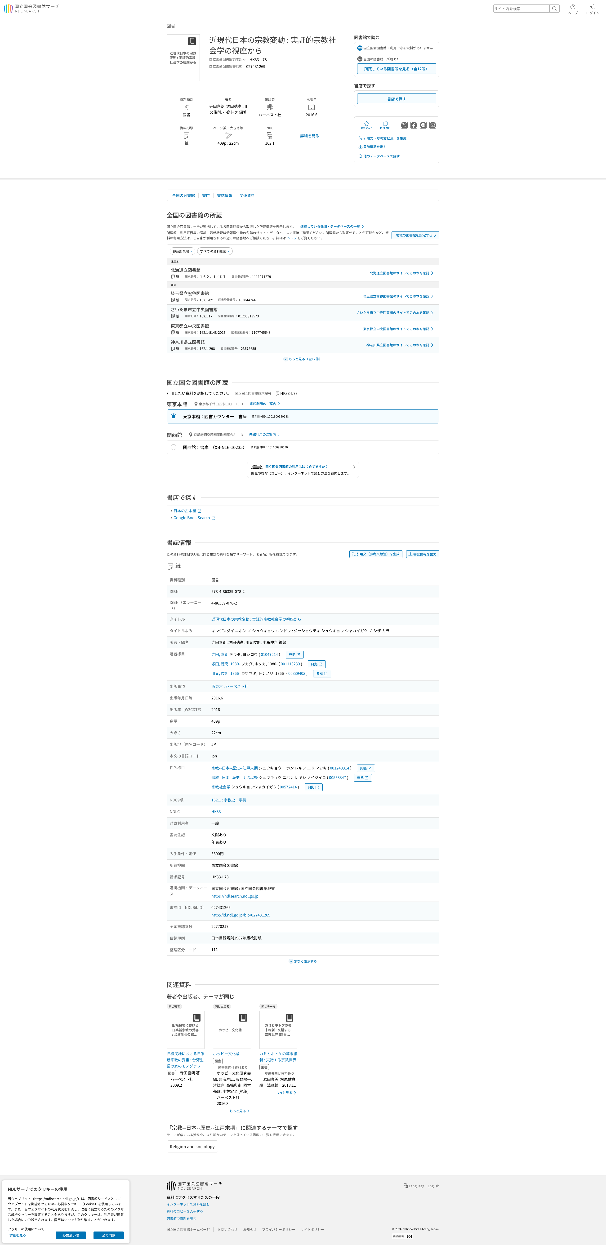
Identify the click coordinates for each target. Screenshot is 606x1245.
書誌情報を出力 (375, 146)
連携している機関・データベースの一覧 (330, 226)
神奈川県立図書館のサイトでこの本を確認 (397, 344)
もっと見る (237, 1110)
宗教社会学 (220, 787)
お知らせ (249, 1229)
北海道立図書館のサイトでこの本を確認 (399, 273)
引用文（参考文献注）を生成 (384, 138)
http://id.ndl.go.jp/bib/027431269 (240, 915)
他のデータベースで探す (381, 156)
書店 (206, 195)
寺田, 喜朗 (219, 654)
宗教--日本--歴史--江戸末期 (234, 768)
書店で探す (396, 99)
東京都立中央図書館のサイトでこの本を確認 (396, 328)
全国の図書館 (183, 195)
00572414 (288, 787)
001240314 (339, 768)
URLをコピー (386, 128)
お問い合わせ (227, 1229)
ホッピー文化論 (226, 1053)
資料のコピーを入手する (185, 1211)
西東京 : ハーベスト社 (229, 686)
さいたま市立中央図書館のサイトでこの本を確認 (392, 312)
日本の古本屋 (185, 510)
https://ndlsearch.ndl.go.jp (234, 896)
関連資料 (247, 195)
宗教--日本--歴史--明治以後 (234, 777)
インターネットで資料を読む (188, 1204)
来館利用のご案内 (263, 403)
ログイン (592, 12)
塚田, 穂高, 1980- (225, 664)
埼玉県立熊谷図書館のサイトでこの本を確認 (396, 296)
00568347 (337, 777)
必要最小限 (70, 1235)
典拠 (292, 654)
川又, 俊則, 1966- (225, 673)
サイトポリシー (312, 1229)
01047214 (269, 654)
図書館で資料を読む (181, 1218)
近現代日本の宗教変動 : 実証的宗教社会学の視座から (256, 619)
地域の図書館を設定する (414, 235)
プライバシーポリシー (278, 1229)
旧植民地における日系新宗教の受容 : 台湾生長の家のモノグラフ (186, 1059)
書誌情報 (224, 195)
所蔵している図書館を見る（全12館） (396, 68)
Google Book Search (192, 517)
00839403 (296, 673)
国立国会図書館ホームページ (188, 1229)
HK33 (216, 811)
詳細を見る (309, 135)
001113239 (290, 664)
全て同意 (108, 1235)
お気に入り (367, 128)
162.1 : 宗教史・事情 (228, 800)
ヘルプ (573, 12)
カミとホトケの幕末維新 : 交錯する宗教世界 (278, 1057)
